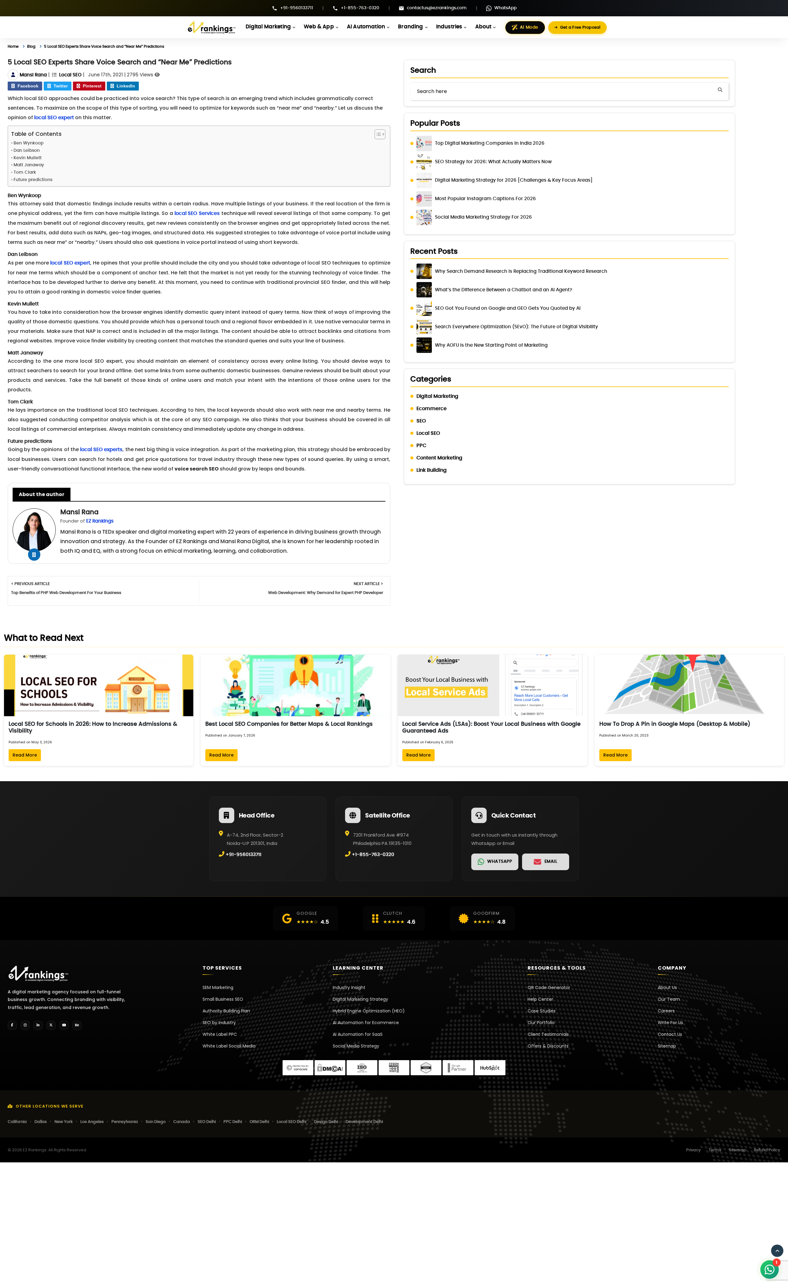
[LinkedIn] (38, 1025)
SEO (421, 420)
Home (15, 46)
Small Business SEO (223, 999)
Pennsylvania (124, 1122)
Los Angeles (92, 1122)
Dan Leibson (27, 150)
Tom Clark (25, 172)
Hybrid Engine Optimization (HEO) (369, 1011)
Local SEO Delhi (291, 1122)
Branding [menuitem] (410, 26)
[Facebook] (12, 1025)
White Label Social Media (229, 1046)
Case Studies (542, 1011)
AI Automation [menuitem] (366, 26)
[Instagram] (25, 1025)
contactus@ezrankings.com (437, 8)
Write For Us (670, 1023)
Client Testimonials (548, 1034)
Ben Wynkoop (28, 143)
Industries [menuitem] (449, 26)
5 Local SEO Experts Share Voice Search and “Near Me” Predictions (125, 46)
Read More (25, 755)
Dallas (40, 1122)
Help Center (540, 999)
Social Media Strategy (356, 1046)
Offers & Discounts (548, 1046)
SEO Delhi (207, 1122)
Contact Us (670, 1034)
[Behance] (77, 1025)
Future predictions (33, 180)
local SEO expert (54, 117)
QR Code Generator (549, 987)
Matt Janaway (29, 165)
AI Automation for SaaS (358, 1034)
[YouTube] (64, 1025)
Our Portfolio (541, 1023)
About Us (667, 987)
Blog (35, 46)
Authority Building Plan (226, 1011)
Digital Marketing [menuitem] (268, 26)
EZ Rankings (100, 521)
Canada (181, 1122)
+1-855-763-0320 (360, 8)
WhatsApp (505, 8)
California (17, 1122)
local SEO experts (101, 449)
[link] (494, 862)
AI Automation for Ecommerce (366, 1023)
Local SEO (70, 75)
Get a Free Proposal (580, 28)
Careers (666, 1011)
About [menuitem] (483, 26)
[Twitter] (51, 1025)
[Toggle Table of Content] (377, 134)
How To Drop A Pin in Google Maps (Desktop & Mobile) (674, 724)
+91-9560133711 (296, 8)
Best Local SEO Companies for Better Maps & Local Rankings (289, 724)
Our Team (669, 999)
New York (63, 1122)
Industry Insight (349, 987)
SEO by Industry (219, 1023)
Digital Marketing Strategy (360, 999)
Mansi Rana (33, 75)
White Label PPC (220, 1034)
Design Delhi (326, 1122)
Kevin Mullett (28, 158)
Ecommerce (431, 408)
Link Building (431, 470)
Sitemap (667, 1046)
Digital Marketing (437, 396)
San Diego (156, 1122)
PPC (421, 445)
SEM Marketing (218, 987)
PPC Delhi (232, 1122)
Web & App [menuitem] (319, 26)
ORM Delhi (259, 1122)
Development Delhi (364, 1122)
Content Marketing (439, 457)
